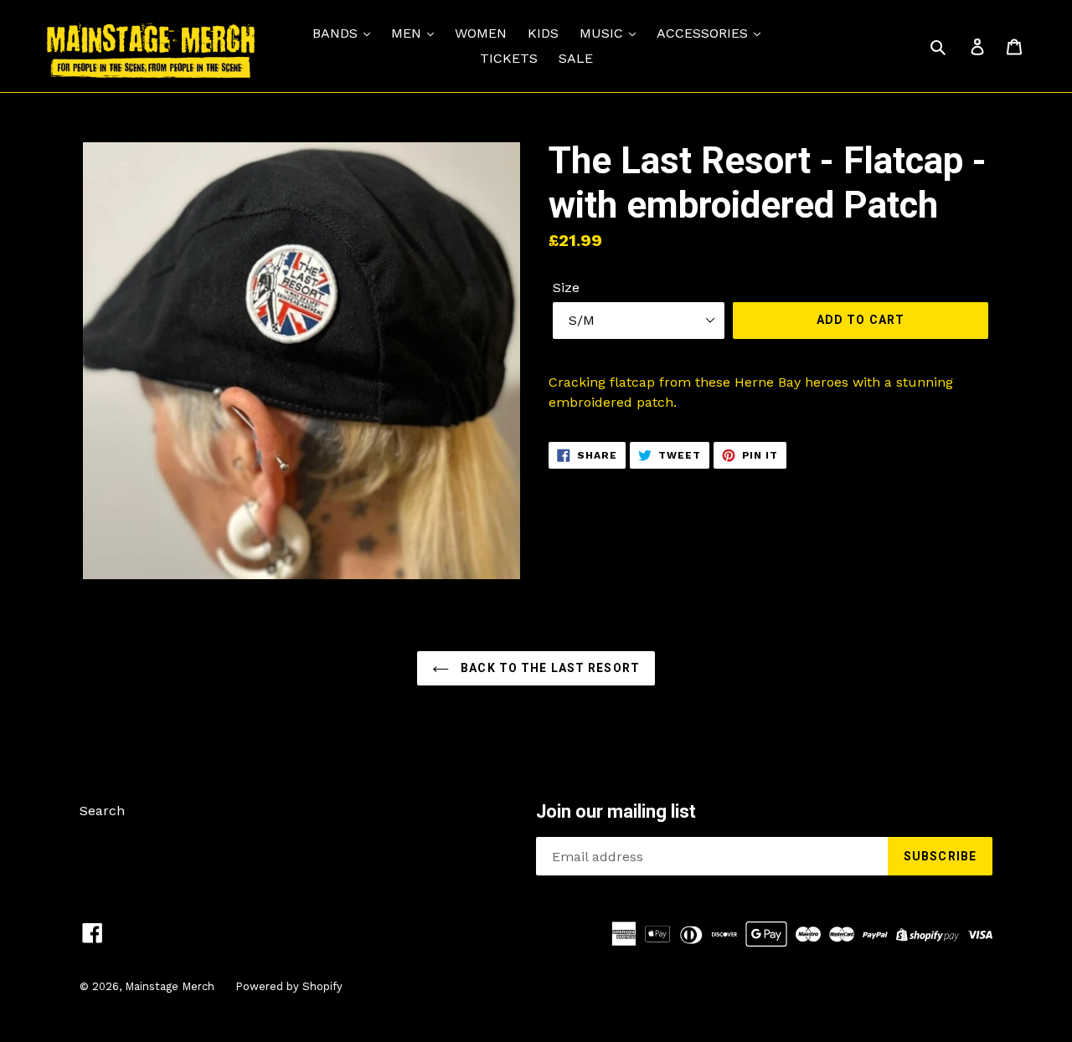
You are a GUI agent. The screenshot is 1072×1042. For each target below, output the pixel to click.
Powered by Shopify (289, 986)
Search (102, 811)
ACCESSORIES (704, 33)
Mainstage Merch (169, 986)
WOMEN (481, 33)
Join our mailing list (616, 811)
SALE (576, 58)
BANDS (337, 33)
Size (566, 287)
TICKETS (509, 58)
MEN (408, 33)
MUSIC (603, 33)
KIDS (543, 33)
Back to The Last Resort (548, 668)
